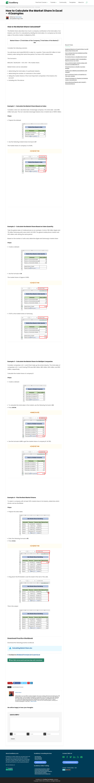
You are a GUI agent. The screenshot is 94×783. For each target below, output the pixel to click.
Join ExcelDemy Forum (71, 762)
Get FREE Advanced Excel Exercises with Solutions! (26, 660)
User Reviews (38, 756)
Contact (81, 757)
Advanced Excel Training (40, 772)
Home (7, 7)
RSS (77, 757)
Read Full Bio (33, 701)
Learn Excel (36, 655)
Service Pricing (38, 759)
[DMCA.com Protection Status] (66, 769)
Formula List (27, 655)
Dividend (20, 655)
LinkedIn (74, 757)
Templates (72, 2)
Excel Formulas (12, 7)
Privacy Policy (70, 767)
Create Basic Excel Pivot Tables (42, 769)
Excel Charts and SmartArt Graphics (43, 771)
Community (62, 2)
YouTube (63, 757)
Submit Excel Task (40, 762)
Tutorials (52, 2)
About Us (81, 2)
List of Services (38, 757)
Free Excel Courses (41, 2)
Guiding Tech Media (48, 779)
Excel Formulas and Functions (42, 770)
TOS (76, 767)
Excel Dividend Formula (17, 687)
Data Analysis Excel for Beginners (42, 773)
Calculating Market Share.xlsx (22, 648)
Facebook (67, 757)
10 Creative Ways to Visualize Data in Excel (76, 57)
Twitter (71, 757)
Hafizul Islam (18, 17)
